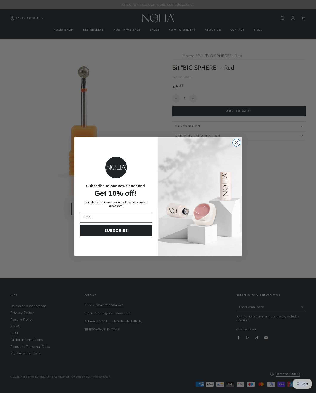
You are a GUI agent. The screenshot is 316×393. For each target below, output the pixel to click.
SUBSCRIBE (116, 230)
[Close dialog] (236, 142)
